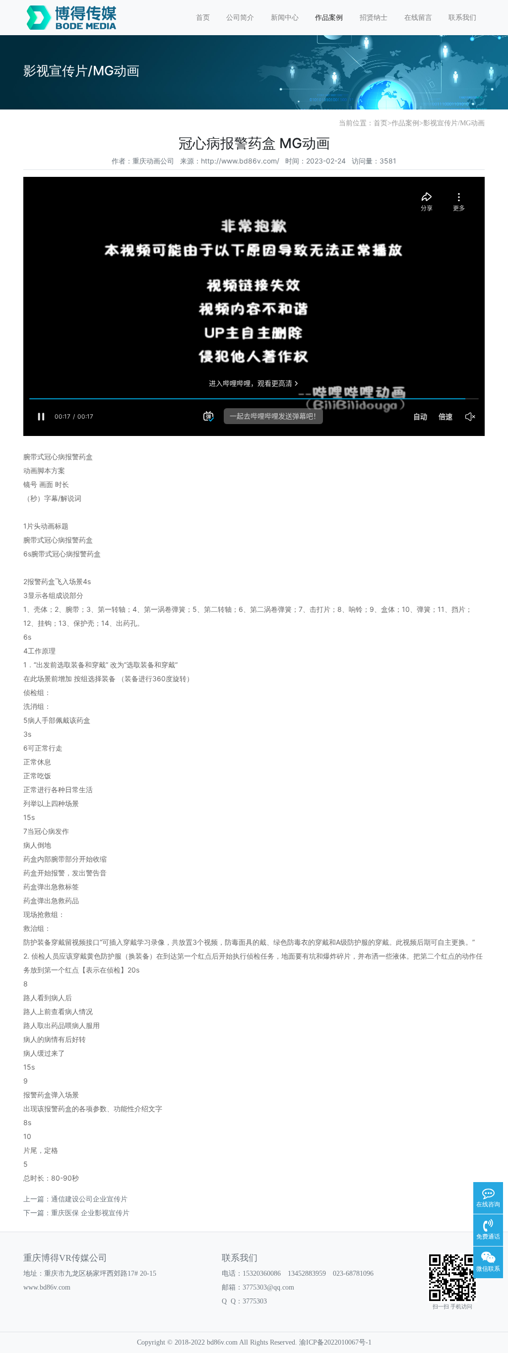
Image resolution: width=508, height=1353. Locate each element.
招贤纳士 (373, 17)
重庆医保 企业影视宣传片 (90, 1212)
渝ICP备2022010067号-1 (335, 1342)
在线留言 (418, 17)
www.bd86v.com (46, 1287)
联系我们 (462, 17)
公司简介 (240, 17)
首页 (203, 17)
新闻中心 (285, 17)
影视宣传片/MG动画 (454, 123)
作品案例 (329, 17)
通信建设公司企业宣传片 (89, 1198)
